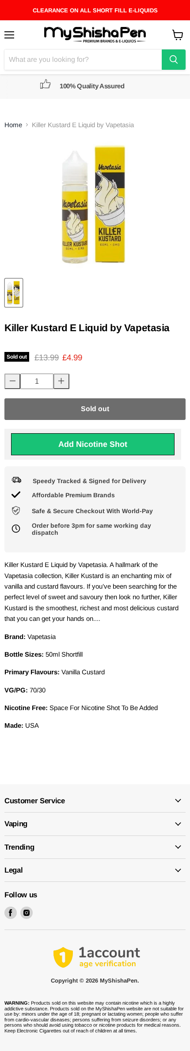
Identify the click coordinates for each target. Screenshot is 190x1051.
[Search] (174, 59)
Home (13, 125)
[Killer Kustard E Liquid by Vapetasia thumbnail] (14, 293)
